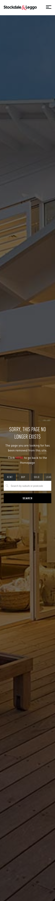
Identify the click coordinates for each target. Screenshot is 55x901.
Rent (10, 477)
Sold (37, 477)
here (20, 458)
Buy (23, 477)
